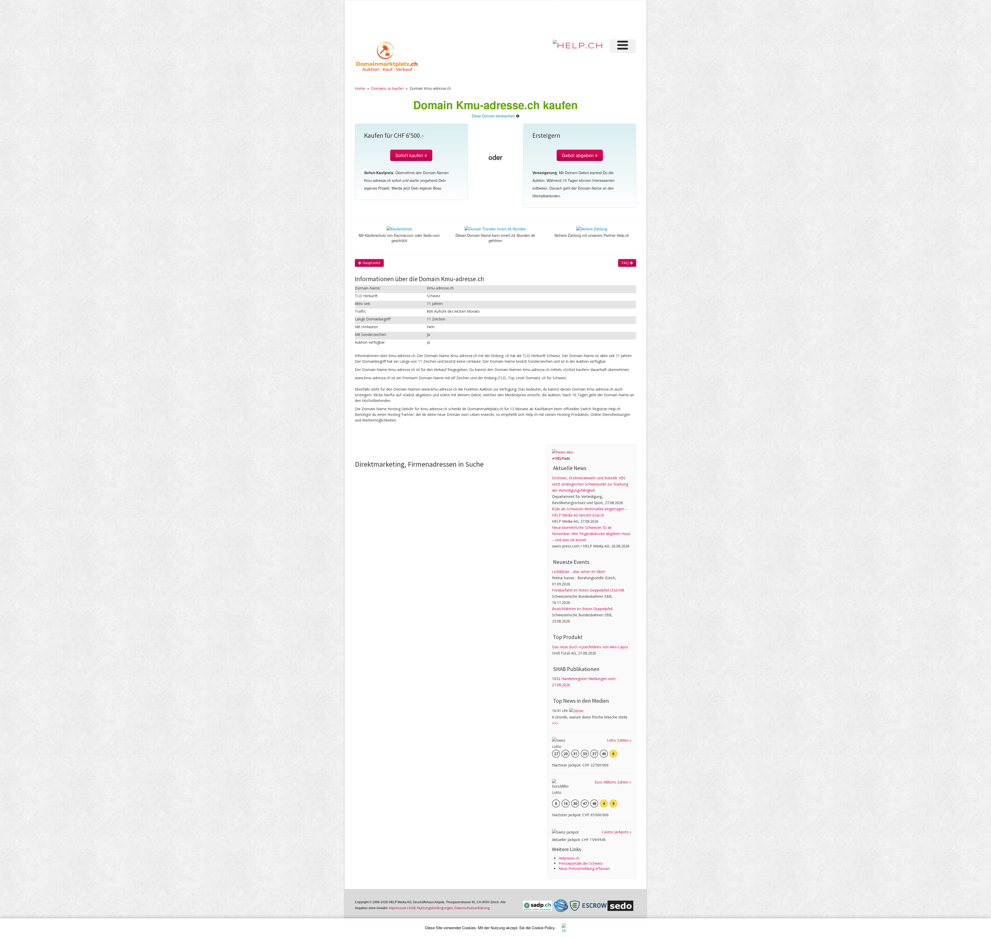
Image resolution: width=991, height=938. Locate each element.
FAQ (625, 262)
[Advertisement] (549, 19)
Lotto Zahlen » (619, 740)
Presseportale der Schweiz (580, 863)
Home (360, 88)
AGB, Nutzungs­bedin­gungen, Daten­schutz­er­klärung (449, 907)
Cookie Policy (543, 927)
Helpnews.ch (568, 858)
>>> (555, 723)
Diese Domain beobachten (493, 115)
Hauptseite (370, 262)
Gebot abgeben (578, 155)
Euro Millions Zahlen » (613, 782)
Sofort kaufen (410, 155)
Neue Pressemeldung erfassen (584, 868)
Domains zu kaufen (387, 88)
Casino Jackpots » (616, 831)
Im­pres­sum (397, 907)
